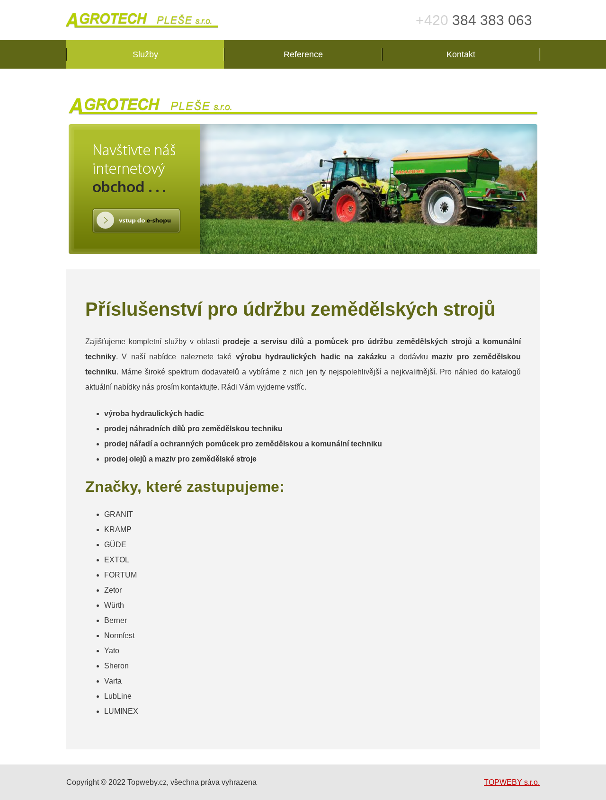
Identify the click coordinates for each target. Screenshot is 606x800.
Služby (145, 54)
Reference (303, 54)
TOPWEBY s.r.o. (512, 782)
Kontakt (460, 54)
